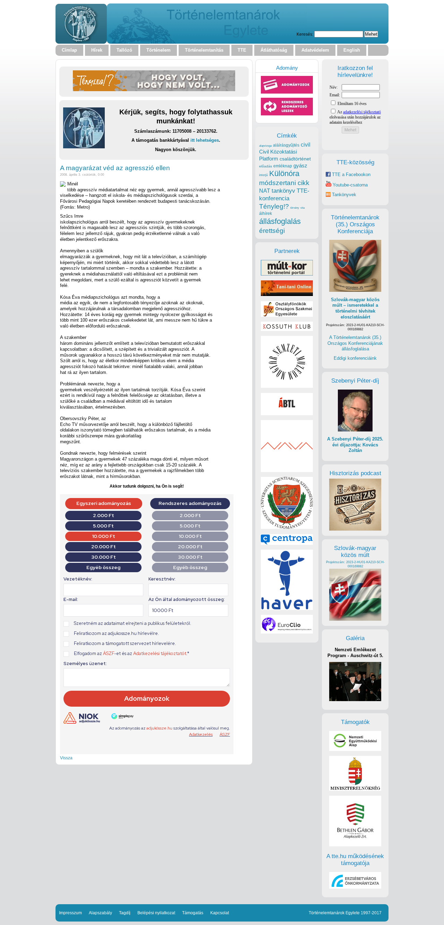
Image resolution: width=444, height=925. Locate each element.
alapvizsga (265, 145)
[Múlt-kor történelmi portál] (287, 274)
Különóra (284, 173)
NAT (264, 191)
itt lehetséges (204, 140)
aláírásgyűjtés (286, 145)
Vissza (66, 758)
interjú (263, 175)
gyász (300, 165)
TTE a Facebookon (350, 174)
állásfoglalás (280, 221)
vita (302, 207)
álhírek (265, 213)
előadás (265, 166)
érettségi (272, 230)
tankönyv (283, 190)
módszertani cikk (284, 182)
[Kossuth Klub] (287, 329)
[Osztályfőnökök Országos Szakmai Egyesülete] (287, 315)
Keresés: (305, 34)
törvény (294, 207)
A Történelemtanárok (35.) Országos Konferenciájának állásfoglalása (355, 343)
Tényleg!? (274, 206)
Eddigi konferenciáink (355, 358)
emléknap (282, 166)
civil (305, 144)
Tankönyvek (344, 194)
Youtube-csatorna (349, 184)
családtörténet (295, 159)
